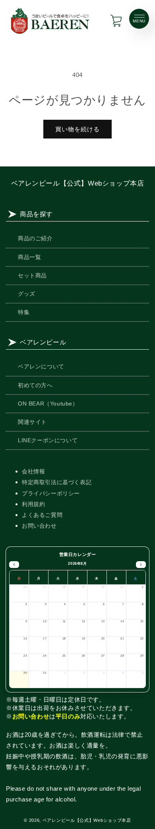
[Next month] (141, 564)
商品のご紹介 (35, 238)
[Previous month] (14, 564)
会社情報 (33, 471)
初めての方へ (35, 385)
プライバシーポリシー (51, 493)
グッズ (26, 294)
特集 (23, 312)
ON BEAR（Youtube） (48, 403)
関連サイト (32, 422)
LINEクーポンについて (48, 440)
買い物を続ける (77, 129)
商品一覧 (29, 257)
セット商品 (32, 275)
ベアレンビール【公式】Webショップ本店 (77, 183)
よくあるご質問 (42, 515)
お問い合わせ (39, 525)
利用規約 (33, 504)
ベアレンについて (41, 366)
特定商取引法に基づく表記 (56, 482)
